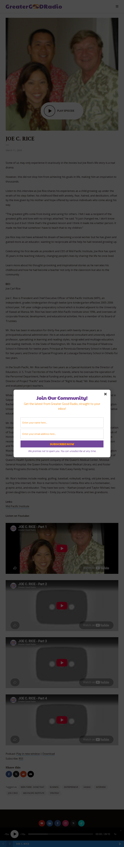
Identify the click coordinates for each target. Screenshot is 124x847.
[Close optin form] (106, 395)
